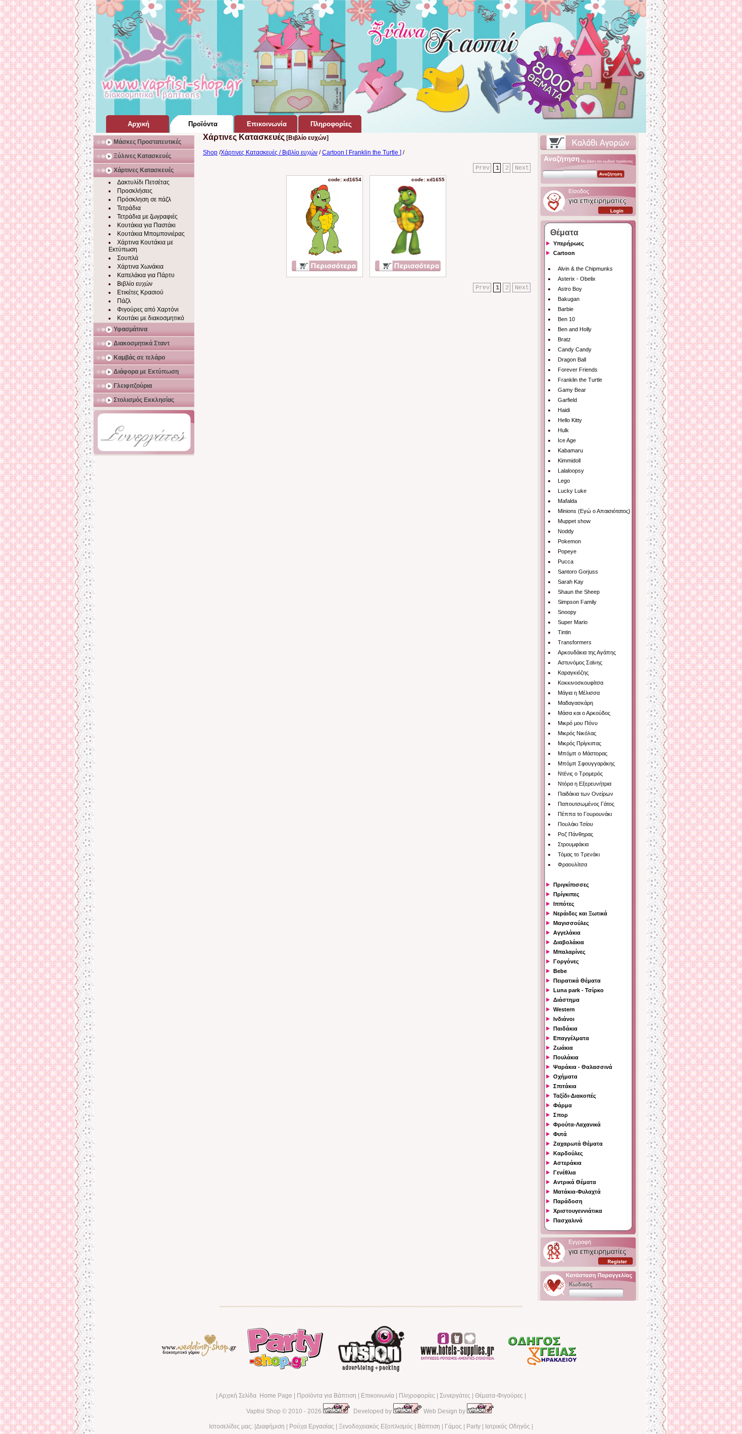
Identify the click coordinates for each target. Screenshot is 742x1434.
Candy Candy (575, 349)
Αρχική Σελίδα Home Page (255, 1395)
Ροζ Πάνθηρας (575, 834)
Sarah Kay (571, 582)
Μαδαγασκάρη (575, 703)
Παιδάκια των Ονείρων (585, 794)
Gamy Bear (572, 390)
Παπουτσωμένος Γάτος (586, 804)
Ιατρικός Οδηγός (507, 1426)
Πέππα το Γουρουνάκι (585, 814)
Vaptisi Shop (263, 1411)
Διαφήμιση (270, 1426)
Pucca (565, 561)
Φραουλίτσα (572, 864)
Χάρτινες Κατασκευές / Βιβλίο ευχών (269, 152)
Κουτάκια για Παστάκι (146, 225)
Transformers (575, 642)
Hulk (563, 430)
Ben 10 (566, 319)
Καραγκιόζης (573, 673)
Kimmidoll (569, 460)
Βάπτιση (428, 1426)
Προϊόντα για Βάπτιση (326, 1395)
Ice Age (567, 440)
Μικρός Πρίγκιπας (579, 743)
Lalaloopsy (571, 471)
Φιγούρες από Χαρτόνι (148, 309)
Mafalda (567, 501)
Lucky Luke (572, 491)
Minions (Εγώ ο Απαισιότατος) (594, 511)
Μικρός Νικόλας (577, 733)
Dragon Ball (572, 359)
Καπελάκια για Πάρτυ (146, 275)
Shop (210, 152)
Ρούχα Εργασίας (311, 1426)
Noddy (566, 531)
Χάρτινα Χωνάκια (140, 266)
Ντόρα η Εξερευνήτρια (584, 784)
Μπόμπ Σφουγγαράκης (586, 763)
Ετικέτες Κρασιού (140, 292)
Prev (482, 168)
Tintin (564, 632)
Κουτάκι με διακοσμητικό (150, 318)
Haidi (564, 410)
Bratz (564, 339)
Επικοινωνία (377, 1395)
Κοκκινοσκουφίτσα (580, 683)
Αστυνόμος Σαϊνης (580, 662)
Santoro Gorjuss (578, 572)
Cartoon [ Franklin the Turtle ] (361, 152)
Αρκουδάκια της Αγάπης (587, 652)
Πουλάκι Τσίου (575, 824)
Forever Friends (578, 370)
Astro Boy (570, 289)
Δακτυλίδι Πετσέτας (143, 182)
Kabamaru (570, 450)
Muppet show (574, 521)
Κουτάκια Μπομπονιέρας (151, 233)
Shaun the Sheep (579, 592)
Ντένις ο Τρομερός (580, 774)
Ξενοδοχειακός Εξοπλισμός (376, 1426)
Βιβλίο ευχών (134, 283)
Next (522, 168)
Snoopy (567, 612)
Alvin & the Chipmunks (585, 269)
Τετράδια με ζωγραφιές (147, 216)
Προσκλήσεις (134, 190)
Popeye (567, 551)
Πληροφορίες (417, 1395)
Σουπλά (127, 258)
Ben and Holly (575, 329)
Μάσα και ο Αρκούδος (584, 713)
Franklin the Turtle (580, 380)
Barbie (565, 309)
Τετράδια (129, 208)
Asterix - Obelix (577, 279)
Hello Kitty (570, 420)
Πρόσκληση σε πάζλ (144, 199)
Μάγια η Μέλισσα (579, 693)
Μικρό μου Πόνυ (578, 723)
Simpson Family (577, 602)
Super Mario (573, 622)
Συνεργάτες (455, 1395)
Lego (564, 481)
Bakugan (568, 299)
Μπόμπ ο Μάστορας (582, 753)
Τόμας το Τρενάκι (579, 854)
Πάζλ (124, 300)
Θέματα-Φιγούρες (499, 1395)
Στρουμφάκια (573, 844)
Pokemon (569, 541)
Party (473, 1426)
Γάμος (453, 1426)
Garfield (567, 400)
